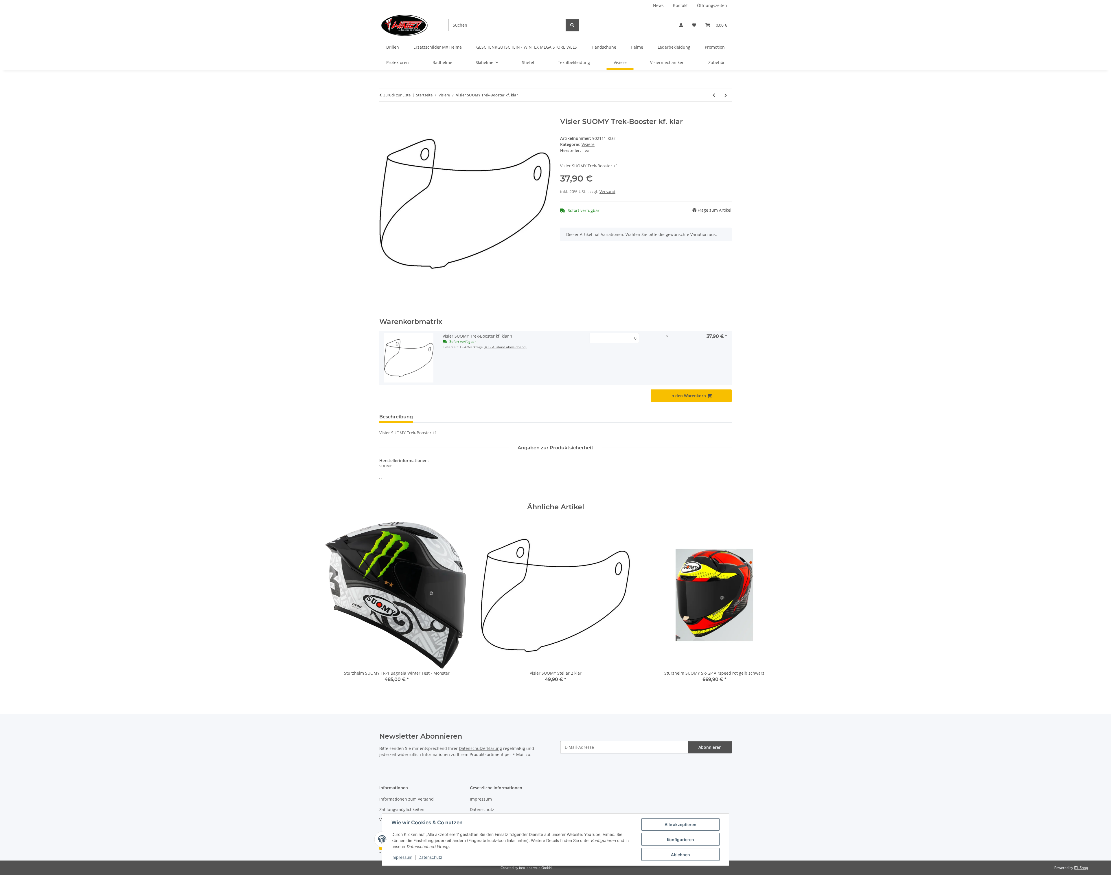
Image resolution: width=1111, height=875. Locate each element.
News (658, 5)
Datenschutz (430, 857)
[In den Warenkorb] (384, 114)
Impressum (401, 857)
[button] (681, 25)
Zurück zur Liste (397, 95)
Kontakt (680, 5)
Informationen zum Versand (406, 799)
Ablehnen (680, 854)
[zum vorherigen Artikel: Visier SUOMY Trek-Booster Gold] (714, 95)
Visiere (588, 144)
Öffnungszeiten (712, 5)
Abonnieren (710, 747)
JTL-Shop (1081, 867)
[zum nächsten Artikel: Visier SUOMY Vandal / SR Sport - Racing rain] (726, 95)
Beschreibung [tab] (396, 417)
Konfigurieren (680, 839)
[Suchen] (572, 25)
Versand (607, 191)
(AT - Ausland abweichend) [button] (505, 347)
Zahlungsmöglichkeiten (401, 809)
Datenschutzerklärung (480, 748)
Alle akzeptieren (680, 824)
